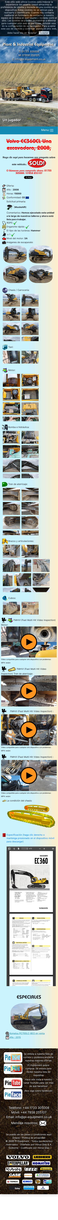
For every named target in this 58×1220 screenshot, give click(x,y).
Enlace (16, 1137)
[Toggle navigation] (52, 130)
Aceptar (44, 32)
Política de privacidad (33, 1137)
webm (8, 663)
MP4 (3, 663)
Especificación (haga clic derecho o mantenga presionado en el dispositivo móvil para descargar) (30, 838)
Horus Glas (41, 1144)
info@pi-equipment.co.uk (30, 59)
